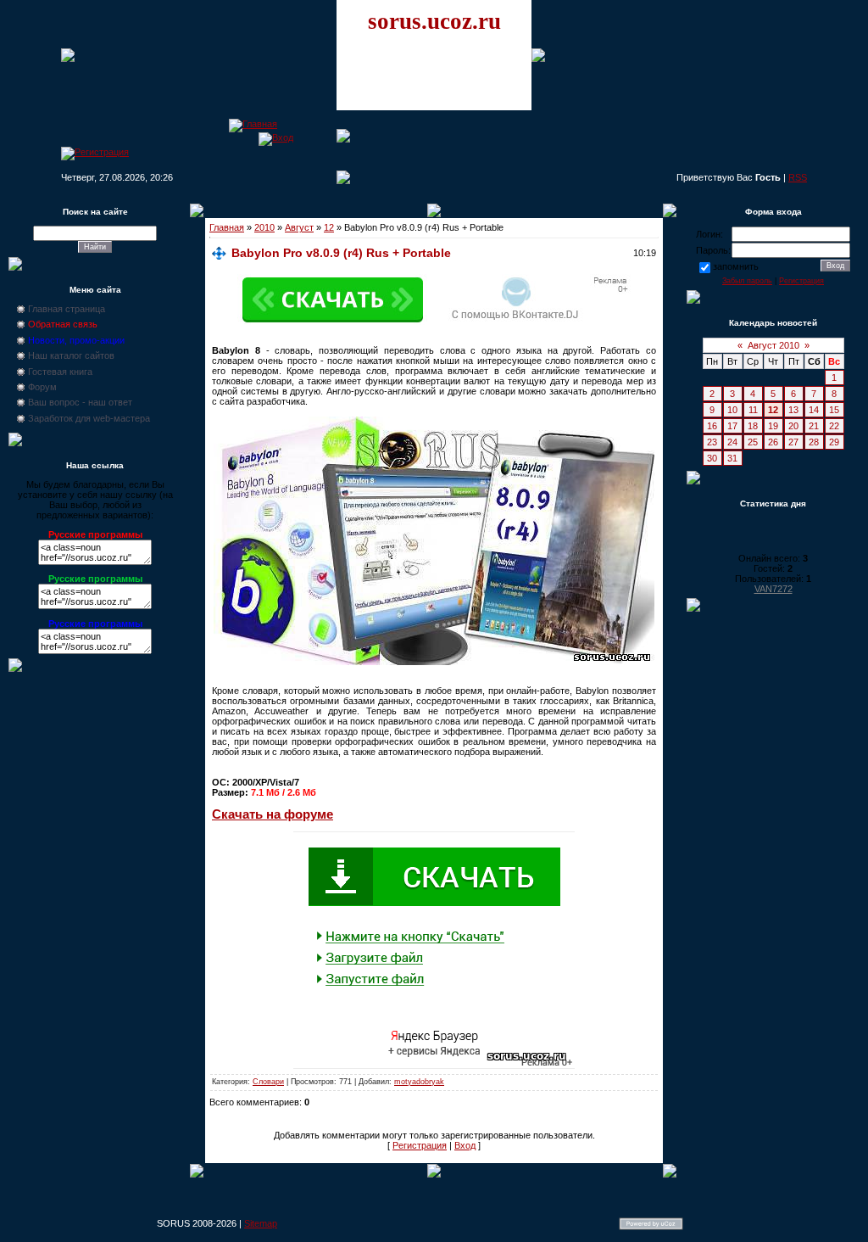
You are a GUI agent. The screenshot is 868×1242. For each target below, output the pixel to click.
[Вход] (276, 137)
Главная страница (66, 309)
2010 (264, 227)
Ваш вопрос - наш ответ (80, 402)
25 (753, 442)
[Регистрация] (95, 152)
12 (329, 227)
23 (712, 442)
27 (793, 442)
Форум (42, 387)
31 (732, 458)
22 (834, 426)
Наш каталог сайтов (71, 355)
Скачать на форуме (272, 814)
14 (814, 410)
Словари (268, 1081)
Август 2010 (773, 345)
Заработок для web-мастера (89, 418)
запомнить (736, 266)
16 (712, 426)
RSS (797, 177)
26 (773, 442)
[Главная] (253, 124)
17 (732, 426)
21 (814, 426)
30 (712, 458)
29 (834, 442)
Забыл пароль (747, 281)
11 (753, 410)
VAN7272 (773, 589)
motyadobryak (419, 1081)
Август (299, 227)
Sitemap (260, 1223)
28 (814, 442)
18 (753, 426)
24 (732, 442)
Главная (226, 227)
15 (834, 410)
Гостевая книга (60, 371)
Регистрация (419, 1145)
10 (732, 410)
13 (793, 410)
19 (773, 426)
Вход (465, 1145)
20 (793, 426)
